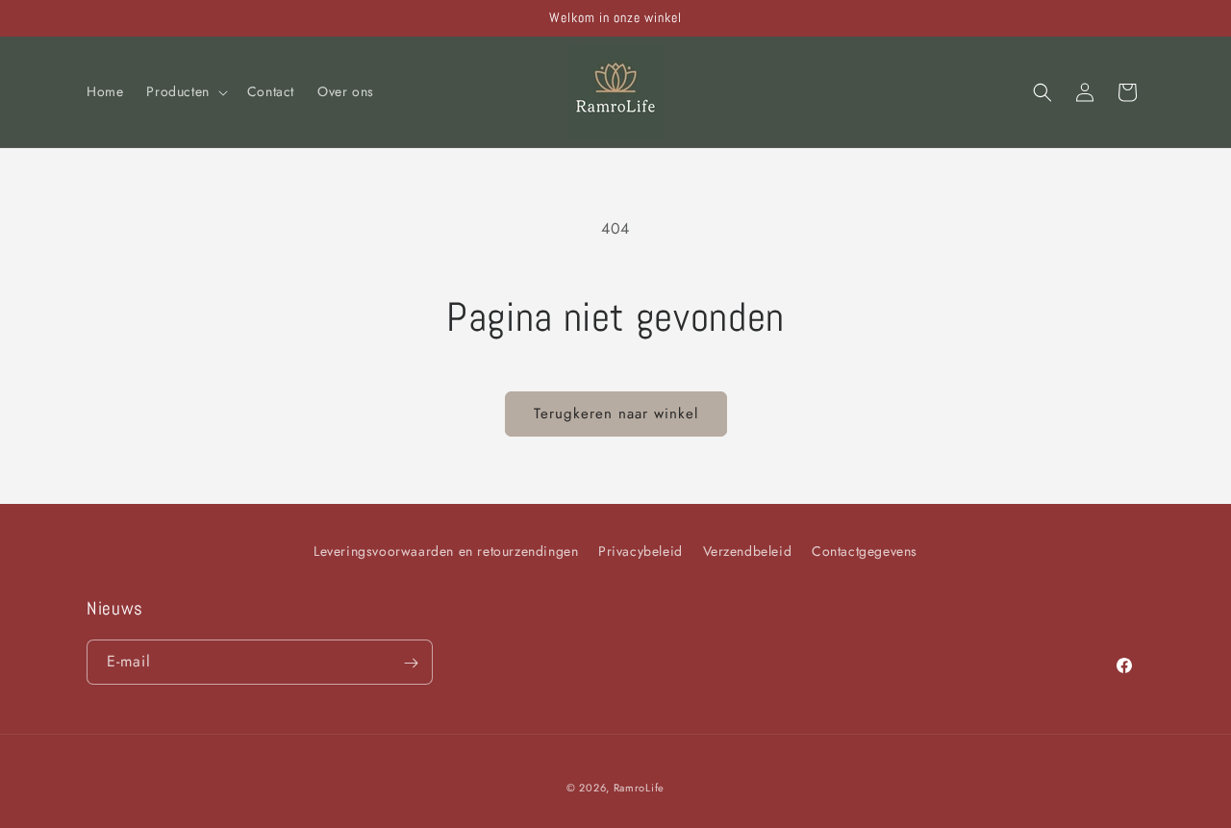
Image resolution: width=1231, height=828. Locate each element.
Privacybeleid (640, 551)
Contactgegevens (864, 551)
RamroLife (639, 787)
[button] (185, 91)
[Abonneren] (410, 663)
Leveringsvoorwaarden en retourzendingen (446, 551)
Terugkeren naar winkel (616, 413)
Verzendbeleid (747, 551)
